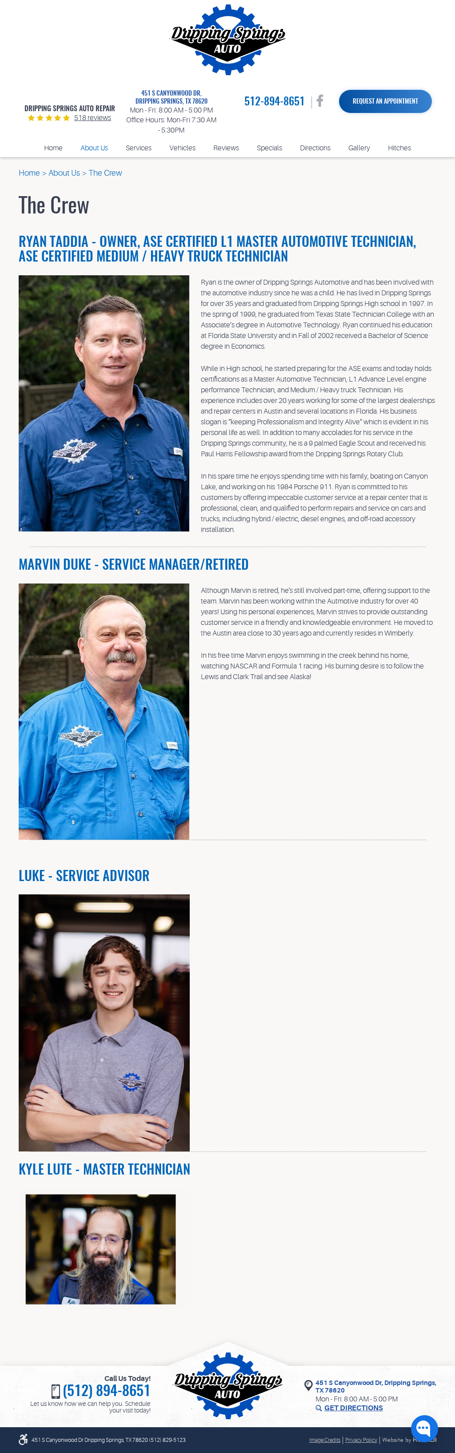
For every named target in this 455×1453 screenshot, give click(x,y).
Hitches (399, 148)
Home (53, 148)
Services (139, 148)
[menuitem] (53, 148)
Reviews (226, 148)
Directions (315, 148)
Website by (409, 1440)
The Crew (105, 173)
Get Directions (353, 1408)
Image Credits (324, 1440)
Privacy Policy (361, 1440)
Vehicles (182, 148)
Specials (269, 148)
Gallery (359, 148)
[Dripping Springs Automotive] (228, 39)
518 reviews (92, 117)
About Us (94, 148)
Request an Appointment (385, 102)
